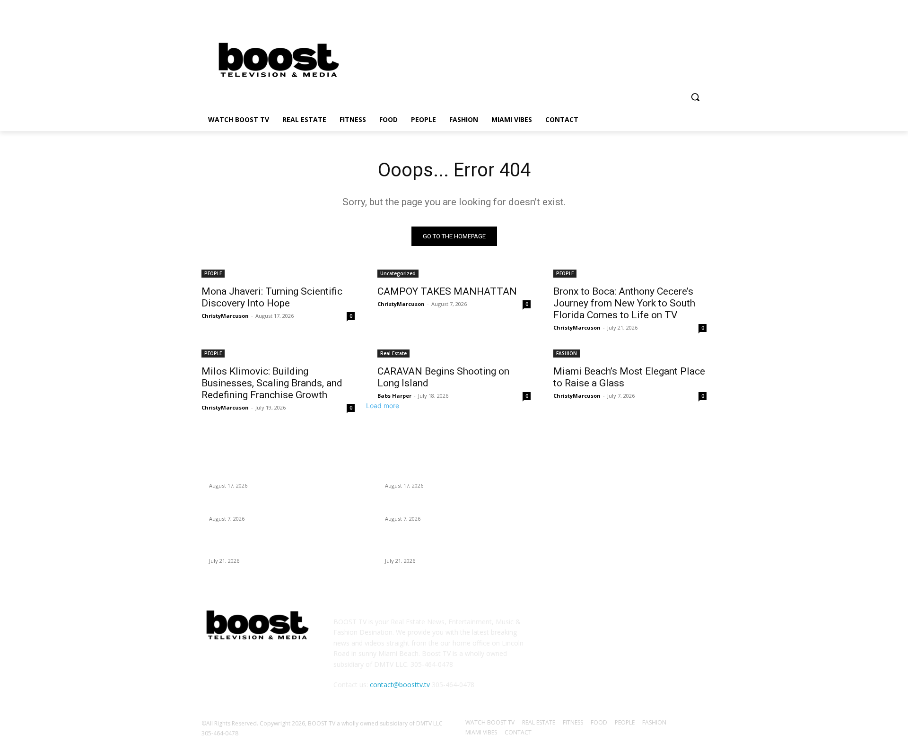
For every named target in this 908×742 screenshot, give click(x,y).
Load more (382, 406)
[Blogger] (562, 628)
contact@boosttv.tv (400, 684)
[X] (675, 16)
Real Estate (393, 353)
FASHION (566, 353)
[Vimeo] (687, 16)
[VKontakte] (655, 628)
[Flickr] (609, 628)
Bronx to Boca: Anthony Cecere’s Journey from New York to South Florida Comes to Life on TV (624, 303)
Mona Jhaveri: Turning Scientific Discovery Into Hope (271, 297)
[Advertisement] (530, 57)
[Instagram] (661, 16)
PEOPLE (213, 273)
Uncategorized (398, 273)
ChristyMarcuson (225, 315)
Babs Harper (394, 395)
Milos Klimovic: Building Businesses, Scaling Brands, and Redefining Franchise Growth (271, 383)
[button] (695, 97)
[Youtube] (701, 16)
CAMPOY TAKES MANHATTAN (447, 291)
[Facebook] (648, 16)
